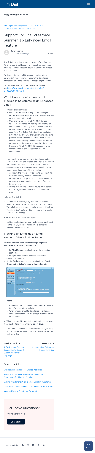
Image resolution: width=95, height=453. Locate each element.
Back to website (11, 445)
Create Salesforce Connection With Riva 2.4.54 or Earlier (29, 386)
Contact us (16, 422)
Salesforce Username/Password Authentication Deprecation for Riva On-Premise (24, 375)
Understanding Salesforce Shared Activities (23, 370)
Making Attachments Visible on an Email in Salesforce (27, 382)
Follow (50, 53)
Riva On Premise (36, 26)
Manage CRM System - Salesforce (21, 28)
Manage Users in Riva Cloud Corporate (21, 391)
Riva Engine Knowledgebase (15, 26)
